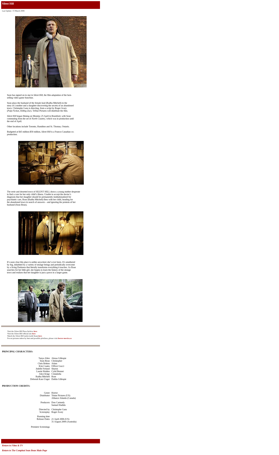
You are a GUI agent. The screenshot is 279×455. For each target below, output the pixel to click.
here (35, 331)
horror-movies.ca (65, 338)
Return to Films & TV (12, 445)
